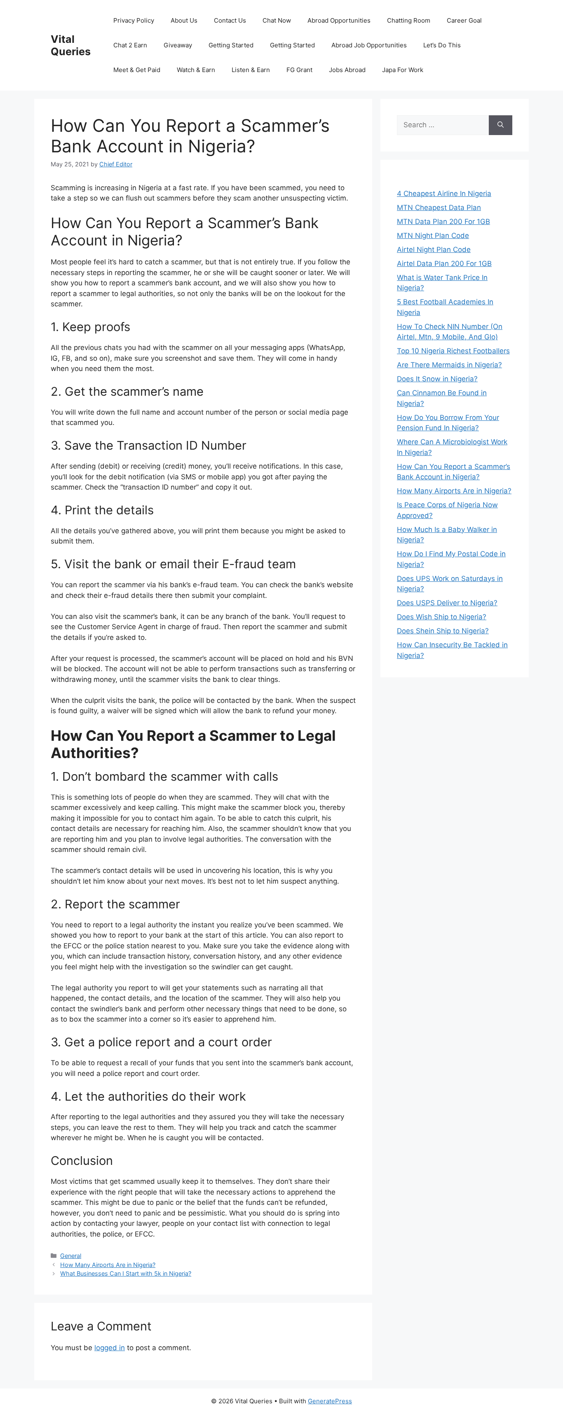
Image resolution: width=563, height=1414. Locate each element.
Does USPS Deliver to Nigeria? (447, 603)
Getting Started (231, 45)
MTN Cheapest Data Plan (439, 207)
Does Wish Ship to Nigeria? (441, 617)
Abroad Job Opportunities (369, 45)
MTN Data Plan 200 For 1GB (443, 221)
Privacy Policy (133, 20)
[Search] (500, 125)
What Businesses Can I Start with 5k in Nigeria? (125, 1273)
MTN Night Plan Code (433, 235)
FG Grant (299, 70)
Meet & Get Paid (136, 70)
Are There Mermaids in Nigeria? (449, 365)
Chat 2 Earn (130, 45)
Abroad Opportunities (339, 20)
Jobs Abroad (347, 70)
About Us (184, 20)
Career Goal (464, 20)
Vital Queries (71, 45)
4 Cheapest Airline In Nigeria (444, 193)
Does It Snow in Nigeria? (437, 379)
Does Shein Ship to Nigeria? (443, 631)
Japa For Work (402, 70)
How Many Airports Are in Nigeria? (107, 1264)
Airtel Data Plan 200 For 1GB (444, 263)
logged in (109, 1348)
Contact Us (230, 20)
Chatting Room (408, 20)
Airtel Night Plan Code (434, 249)
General (70, 1255)
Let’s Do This (442, 45)
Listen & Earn (251, 70)
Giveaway (178, 45)
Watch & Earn (196, 70)
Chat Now (277, 20)
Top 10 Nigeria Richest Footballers (453, 351)
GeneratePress (330, 1401)
